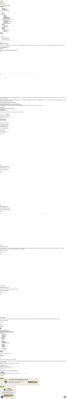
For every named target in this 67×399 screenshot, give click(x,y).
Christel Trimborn (7, 209)
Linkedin (11, 50)
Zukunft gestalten (3, 317)
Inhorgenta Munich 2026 (7, 21)
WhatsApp (8, 50)
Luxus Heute (6, 22)
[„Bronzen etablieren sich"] (33, 227)
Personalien (6, 25)
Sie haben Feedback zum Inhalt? (9, 108)
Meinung (3, 27)
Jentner (4, 109)
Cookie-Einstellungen (5, 342)
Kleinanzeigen (4, 348)
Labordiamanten (6, 20)
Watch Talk (5, 26)
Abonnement (6, 31)
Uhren (5, 15)
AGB (2, 340)
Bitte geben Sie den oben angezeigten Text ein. (13, 373)
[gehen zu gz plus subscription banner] (33, 388)
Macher (3, 24)
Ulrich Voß (6, 169)
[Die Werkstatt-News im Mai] (33, 268)
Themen (3, 19)
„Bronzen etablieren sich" (4, 246)
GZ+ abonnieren (4, 9)
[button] (4, 3)
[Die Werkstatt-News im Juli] (33, 149)
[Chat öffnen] (65, 397)
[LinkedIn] (1, 33)
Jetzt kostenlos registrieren (4, 124)
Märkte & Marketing (7, 17)
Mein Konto (4, 345)
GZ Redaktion (7, 46)
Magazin (3, 335)
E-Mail (6, 50)
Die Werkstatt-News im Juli (4, 166)
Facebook (15, 50)
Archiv (5, 30)
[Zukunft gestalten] (33, 305)
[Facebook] (0, 33)
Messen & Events (6, 18)
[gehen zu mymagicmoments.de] (2, 356)
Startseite (3, 13)
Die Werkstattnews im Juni (4, 206)
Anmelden (3, 8)
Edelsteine (5, 16)
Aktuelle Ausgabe (6, 29)
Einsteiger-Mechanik (7, 23)
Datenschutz (4, 341)
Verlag (3, 338)
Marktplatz (3, 28)
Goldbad (1, 109)
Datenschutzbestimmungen (12, 370)
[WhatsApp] (2, 33)
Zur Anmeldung (2, 129)
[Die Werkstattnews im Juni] (33, 187)
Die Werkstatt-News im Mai (4, 287)
